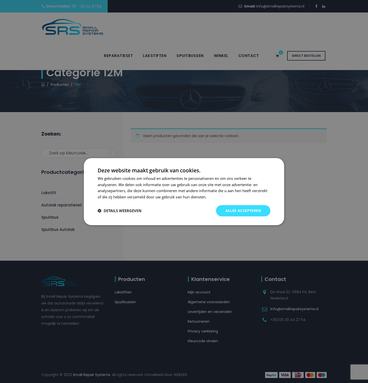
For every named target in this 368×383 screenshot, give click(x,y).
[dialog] (184, 191)
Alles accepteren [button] (243, 210)
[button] (119, 210)
